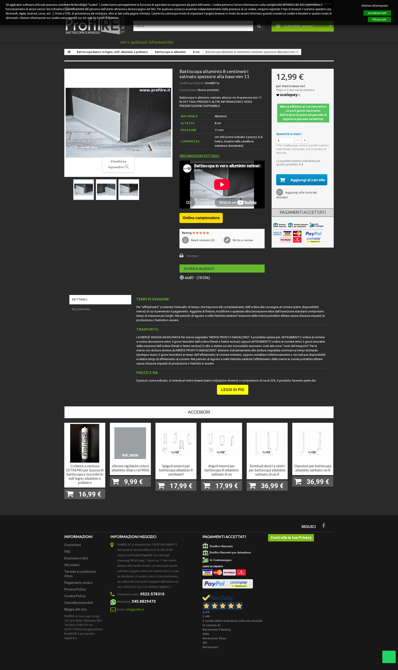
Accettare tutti (377, 13)
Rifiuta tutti (379, 19)
